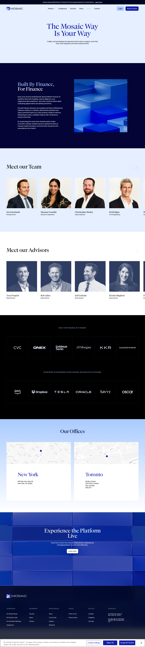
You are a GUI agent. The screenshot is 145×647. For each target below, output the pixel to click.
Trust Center (53, 617)
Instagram (91, 617)
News (81, 8)
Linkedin (91, 614)
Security (73, 8)
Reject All (110, 643)
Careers (97, 8)
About (89, 8)
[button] (51, 8)
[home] (14, 8)
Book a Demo (132, 8)
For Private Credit (11, 617)
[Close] (141, 642)
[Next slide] (137, 168)
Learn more (72, 551)
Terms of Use (73, 614)
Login (120, 8)
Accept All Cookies (127, 643)
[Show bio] (21, 197)
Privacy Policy (73, 617)
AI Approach (62, 8)
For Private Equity (11, 614)
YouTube (91, 621)
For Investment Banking (13, 621)
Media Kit (52, 625)
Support (51, 621)
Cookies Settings (94, 643)
